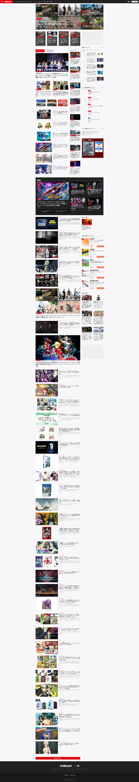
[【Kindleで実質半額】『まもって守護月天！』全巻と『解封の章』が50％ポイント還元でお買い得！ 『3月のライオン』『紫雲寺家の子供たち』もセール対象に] (47, 476)
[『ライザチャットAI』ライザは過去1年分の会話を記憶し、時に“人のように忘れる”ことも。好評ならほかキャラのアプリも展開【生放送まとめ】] (75, 69)
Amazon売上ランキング (88, 235)
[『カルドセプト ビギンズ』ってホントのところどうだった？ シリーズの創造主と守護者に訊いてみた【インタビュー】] (58, 17)
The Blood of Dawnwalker (88, 224)
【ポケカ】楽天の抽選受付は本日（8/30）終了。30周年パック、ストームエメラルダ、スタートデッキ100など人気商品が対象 (69, 658)
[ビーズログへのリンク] (73, 775)
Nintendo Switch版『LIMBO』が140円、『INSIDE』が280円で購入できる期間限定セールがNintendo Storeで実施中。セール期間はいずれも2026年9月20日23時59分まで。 (69, 237)
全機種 (83, 131)
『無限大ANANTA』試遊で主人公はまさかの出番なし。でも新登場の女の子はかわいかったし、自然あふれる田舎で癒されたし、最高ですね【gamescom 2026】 (92, 26)
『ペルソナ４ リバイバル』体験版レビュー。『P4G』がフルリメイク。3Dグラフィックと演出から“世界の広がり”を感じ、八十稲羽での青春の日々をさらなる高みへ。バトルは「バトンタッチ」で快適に (75, 170)
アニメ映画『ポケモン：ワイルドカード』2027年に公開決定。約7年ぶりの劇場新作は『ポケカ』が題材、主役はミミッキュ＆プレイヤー (91, 66)
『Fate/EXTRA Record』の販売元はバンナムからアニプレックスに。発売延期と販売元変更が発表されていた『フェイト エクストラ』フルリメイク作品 (91, 79)
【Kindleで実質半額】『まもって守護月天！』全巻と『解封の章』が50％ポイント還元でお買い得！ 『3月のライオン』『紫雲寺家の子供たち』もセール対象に (69, 472)
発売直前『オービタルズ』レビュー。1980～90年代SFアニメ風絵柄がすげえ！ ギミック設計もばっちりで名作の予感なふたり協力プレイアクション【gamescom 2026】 (52, 40)
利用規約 (68, 769)
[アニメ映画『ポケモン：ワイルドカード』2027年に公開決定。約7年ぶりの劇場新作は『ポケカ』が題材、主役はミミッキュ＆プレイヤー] (100, 66)
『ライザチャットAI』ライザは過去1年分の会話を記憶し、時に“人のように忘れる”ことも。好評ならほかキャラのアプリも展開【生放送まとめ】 (75, 76)
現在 (83, 49)
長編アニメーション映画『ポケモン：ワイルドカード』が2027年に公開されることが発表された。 (69, 266)
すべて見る (101, 47)
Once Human (62, 570)
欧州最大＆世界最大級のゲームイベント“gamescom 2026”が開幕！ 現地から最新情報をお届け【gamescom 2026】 (75, 139)
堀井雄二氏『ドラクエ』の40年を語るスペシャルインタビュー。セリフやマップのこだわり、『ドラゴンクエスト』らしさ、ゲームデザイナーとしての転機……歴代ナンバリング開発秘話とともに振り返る (98, 304)
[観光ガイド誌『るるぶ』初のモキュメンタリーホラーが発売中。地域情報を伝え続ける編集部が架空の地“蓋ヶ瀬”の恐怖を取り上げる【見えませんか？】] (60, 85)
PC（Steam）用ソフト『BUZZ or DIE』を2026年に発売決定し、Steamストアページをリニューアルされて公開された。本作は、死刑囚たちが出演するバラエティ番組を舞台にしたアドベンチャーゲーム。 (69, 376)
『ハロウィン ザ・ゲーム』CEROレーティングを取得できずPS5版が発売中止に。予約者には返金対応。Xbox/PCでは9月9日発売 (94, 207)
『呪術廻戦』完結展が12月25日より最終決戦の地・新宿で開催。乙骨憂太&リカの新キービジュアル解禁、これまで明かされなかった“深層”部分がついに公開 (69, 530)
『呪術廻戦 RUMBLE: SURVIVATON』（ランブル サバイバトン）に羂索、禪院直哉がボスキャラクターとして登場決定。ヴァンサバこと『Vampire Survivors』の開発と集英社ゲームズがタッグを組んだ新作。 (69, 519)
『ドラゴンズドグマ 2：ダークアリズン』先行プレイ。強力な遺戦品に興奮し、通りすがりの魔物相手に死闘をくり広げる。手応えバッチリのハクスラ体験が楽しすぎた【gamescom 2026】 (75, 155)
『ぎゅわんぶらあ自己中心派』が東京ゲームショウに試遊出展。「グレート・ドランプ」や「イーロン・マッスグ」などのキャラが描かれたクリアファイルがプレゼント (60, 113)
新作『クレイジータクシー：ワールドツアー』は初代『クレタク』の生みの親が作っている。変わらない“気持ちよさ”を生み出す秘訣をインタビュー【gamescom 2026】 (69, 730)
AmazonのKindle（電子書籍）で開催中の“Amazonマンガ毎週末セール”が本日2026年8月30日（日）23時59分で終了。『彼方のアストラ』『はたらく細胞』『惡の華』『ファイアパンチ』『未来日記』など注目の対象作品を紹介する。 (69, 561)
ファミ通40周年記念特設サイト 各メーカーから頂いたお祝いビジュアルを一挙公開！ (69, 644)
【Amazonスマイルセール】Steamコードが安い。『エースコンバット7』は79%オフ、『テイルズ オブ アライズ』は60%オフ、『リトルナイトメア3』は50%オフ (43, 94)
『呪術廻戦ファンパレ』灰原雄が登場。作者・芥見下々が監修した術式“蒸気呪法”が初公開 (69, 543)
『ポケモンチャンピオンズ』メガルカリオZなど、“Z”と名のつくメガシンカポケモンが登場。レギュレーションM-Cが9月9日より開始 (60, 146)
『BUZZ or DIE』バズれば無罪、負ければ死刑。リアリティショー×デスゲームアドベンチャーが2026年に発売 (77, 207)
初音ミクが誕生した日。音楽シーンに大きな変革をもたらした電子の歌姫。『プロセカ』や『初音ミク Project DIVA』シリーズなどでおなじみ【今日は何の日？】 (69, 458)
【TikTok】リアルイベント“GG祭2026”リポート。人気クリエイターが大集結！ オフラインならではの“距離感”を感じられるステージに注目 (51, 75)
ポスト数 (98, 49)
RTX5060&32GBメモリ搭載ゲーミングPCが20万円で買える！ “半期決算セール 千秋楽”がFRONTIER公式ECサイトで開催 (69, 701)
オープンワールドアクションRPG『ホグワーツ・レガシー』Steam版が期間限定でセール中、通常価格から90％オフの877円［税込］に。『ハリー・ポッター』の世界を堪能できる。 (69, 327)
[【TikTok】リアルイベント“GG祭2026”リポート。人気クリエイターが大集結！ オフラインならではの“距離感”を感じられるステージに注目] (52, 62)
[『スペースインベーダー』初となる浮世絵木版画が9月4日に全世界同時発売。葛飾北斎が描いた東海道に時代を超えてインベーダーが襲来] (77, 186)
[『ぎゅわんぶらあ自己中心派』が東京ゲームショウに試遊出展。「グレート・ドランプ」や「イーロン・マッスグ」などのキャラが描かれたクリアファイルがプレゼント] (44, 114)
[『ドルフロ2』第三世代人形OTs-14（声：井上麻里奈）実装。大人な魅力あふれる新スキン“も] (47, 747)
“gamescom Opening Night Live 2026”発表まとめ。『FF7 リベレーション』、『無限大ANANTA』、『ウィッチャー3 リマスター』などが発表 (87, 320)
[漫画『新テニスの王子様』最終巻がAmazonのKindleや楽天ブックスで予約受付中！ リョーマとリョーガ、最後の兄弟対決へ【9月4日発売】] (47, 719)
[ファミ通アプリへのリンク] (66, 775)
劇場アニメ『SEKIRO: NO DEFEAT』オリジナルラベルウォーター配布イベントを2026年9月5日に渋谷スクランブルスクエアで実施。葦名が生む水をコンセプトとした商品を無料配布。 (69, 251)
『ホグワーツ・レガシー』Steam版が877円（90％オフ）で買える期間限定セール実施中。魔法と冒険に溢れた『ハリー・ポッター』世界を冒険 (69, 324)
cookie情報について (79, 769)
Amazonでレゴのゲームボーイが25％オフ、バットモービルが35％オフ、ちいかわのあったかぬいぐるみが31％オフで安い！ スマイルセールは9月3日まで (69, 673)
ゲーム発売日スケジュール (88, 128)
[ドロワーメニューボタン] (1, 1)
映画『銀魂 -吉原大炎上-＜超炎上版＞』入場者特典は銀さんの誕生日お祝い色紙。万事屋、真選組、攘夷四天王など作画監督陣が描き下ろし (69, 430)
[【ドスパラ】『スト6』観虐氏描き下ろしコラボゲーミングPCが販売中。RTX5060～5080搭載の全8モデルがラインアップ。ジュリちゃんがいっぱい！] (47, 604)
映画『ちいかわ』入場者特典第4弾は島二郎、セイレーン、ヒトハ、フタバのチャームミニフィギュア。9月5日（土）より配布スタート (60, 134)
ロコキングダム (62, 384)
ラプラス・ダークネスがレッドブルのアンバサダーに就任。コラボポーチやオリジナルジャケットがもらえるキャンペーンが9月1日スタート (60, 167)
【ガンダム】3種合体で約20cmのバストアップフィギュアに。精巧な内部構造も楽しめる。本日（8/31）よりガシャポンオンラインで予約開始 (69, 277)
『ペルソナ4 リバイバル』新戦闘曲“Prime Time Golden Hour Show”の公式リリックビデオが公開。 (69, 690)
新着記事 (49, 51)
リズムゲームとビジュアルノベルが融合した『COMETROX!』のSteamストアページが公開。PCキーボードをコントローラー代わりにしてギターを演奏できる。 (69, 632)
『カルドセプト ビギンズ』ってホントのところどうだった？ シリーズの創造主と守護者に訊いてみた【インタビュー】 (58, 24)
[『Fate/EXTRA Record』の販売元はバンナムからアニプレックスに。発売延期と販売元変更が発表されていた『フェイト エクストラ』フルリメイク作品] (100, 79)
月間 (94, 49)
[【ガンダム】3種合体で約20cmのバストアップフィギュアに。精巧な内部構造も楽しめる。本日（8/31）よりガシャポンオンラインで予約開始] (47, 280)
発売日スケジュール (32, 1)
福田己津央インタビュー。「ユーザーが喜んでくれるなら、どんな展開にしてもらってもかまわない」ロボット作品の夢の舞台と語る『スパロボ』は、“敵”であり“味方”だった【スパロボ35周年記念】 (98, 336)
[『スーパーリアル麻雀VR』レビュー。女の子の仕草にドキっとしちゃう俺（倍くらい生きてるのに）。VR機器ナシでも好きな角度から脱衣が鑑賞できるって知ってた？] (98, 313)
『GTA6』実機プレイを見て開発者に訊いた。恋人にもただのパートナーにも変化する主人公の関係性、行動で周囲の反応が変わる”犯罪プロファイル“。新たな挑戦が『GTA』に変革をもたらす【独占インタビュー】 (75, 40)
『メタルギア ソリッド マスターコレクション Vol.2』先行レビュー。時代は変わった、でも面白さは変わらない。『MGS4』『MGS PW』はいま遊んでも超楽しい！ (87, 336)
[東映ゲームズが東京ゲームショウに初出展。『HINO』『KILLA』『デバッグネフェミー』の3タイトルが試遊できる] (47, 504)
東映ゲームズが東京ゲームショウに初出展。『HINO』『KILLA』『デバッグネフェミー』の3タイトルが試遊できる (69, 501)
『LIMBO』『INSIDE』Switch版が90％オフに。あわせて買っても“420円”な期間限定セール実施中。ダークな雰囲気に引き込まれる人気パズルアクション (69, 234)
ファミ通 (60, 645)
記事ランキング (86, 47)
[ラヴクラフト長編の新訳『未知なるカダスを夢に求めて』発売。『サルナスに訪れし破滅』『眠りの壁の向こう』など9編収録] (47, 490)
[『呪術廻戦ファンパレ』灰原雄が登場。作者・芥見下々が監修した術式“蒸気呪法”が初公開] (47, 547)
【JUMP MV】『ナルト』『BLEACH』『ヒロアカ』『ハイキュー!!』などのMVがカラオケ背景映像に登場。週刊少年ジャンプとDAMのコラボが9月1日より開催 (69, 401)
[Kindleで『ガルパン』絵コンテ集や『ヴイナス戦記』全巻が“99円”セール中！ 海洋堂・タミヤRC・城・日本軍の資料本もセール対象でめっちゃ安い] (47, 619)
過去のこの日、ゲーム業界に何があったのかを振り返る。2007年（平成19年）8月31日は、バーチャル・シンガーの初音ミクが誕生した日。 (69, 461)
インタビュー (39, 18)
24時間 (87, 49)
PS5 (23, 1)
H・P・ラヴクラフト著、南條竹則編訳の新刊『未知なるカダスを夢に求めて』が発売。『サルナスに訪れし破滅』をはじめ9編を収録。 (69, 490)
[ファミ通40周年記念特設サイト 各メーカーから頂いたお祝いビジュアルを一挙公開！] (47, 647)
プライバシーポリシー (62, 769)
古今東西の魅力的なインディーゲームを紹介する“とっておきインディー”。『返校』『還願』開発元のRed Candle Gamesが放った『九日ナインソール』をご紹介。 (69, 590)
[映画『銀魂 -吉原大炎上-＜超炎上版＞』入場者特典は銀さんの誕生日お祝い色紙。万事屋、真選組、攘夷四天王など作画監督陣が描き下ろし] (47, 433)
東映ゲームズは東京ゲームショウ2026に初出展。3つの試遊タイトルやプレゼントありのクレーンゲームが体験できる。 (69, 504)
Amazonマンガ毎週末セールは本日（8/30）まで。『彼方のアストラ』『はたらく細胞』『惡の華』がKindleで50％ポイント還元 (69, 558)
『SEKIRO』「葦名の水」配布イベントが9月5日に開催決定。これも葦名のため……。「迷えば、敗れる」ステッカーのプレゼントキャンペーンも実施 (69, 248)
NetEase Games (61, 574)
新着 (14, 1)
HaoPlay (60, 745)
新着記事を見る (58, 758)
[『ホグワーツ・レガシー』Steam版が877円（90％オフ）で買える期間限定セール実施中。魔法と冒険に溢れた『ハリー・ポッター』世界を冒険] (47, 327)
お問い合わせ (55, 769)
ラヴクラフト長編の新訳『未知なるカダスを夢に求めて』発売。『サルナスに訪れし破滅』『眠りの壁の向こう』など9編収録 (69, 487)
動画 (45, 1)
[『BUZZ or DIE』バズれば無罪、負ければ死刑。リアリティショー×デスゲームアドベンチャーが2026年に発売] (77, 202)
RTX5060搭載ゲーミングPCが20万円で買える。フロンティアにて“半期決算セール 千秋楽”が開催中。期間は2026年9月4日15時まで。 (69, 704)
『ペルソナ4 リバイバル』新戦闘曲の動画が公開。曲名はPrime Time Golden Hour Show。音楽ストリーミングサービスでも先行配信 (69, 687)
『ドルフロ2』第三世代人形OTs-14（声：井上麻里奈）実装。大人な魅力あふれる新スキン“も (69, 744)
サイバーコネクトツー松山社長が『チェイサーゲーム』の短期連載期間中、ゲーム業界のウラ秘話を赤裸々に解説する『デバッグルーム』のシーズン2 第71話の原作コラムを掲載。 (69, 419)
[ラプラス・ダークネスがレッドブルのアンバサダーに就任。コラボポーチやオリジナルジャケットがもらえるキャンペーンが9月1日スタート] (44, 169)
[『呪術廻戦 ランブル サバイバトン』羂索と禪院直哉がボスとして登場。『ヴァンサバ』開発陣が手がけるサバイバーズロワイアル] (47, 519)
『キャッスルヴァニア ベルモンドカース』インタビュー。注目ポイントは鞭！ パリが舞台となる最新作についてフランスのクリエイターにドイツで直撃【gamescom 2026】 (63, 40)
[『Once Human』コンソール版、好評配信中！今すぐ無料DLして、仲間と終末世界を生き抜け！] (47, 576)
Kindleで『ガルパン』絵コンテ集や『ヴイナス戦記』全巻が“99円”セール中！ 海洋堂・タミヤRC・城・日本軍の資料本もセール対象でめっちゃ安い (69, 615)
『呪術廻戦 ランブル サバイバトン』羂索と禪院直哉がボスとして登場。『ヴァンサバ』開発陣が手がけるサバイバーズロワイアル (69, 515)
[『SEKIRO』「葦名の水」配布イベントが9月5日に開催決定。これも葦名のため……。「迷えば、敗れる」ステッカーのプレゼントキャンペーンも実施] (47, 251)
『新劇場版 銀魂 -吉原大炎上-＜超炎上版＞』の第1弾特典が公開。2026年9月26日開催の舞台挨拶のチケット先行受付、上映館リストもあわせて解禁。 (69, 433)
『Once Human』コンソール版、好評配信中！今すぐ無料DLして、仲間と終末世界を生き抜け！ (69, 572)
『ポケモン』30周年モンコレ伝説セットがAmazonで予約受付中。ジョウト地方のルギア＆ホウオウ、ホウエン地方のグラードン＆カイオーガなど (60, 156)
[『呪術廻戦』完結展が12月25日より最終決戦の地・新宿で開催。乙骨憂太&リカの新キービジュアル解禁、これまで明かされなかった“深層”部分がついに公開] (47, 533)
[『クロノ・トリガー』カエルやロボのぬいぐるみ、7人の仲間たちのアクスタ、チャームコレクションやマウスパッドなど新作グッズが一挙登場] (44, 125)
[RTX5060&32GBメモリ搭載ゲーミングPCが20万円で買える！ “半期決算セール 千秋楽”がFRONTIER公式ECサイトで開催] (47, 704)
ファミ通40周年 (62, 641)
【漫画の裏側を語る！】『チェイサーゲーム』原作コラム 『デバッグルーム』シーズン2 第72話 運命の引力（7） (69, 415)
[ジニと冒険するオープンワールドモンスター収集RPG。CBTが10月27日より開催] (47, 390)
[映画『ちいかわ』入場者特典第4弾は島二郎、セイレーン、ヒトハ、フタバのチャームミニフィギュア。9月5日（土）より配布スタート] (44, 136)
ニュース (42, 1)
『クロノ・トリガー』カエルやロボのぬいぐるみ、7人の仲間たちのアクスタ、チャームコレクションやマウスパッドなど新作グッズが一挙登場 (60, 124)
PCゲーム (26, 1)
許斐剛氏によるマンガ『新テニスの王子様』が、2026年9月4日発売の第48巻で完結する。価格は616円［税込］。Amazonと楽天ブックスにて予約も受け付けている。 (69, 719)
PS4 (97, 131)
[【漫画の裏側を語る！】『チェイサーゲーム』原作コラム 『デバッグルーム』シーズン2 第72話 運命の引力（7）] (47, 419)
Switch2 (17, 1)
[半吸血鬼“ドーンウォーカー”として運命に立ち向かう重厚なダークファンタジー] (87, 222)
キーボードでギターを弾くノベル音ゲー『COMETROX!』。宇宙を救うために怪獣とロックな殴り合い (69, 629)
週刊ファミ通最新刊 (88, 140)
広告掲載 (84, 769)
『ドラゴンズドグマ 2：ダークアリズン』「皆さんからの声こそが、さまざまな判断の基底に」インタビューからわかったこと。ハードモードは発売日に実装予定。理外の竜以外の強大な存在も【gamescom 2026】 (40, 40)
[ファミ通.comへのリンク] (8, 1)
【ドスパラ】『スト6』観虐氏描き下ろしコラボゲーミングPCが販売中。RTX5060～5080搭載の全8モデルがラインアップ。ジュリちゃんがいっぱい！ (69, 601)
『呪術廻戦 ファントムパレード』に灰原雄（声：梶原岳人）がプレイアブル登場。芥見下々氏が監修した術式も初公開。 (69, 546)
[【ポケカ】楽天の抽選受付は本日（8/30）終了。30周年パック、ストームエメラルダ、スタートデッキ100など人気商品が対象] (47, 662)
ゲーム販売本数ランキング (88, 87)
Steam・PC (84, 134)
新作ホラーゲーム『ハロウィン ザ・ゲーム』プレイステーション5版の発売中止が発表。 (69, 447)
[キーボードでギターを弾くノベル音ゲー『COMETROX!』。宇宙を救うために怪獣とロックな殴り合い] (47, 633)
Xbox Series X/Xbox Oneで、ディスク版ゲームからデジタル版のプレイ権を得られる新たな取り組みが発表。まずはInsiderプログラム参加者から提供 (75, 124)
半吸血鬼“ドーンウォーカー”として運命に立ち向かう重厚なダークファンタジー (86, 228)
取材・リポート (38, 71)
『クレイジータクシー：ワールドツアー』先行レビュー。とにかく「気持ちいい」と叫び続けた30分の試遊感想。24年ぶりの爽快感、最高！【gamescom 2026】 (92, 13)
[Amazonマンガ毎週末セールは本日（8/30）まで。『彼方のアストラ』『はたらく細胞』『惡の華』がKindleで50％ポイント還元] (47, 561)
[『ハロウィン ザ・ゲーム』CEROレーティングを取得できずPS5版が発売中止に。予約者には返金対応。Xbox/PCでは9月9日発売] (94, 202)
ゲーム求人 (38, 1)
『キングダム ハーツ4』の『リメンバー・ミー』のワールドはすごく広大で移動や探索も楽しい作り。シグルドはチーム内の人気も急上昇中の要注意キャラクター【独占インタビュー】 (75, 108)
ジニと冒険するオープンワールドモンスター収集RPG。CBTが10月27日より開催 (69, 386)
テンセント (60, 388)
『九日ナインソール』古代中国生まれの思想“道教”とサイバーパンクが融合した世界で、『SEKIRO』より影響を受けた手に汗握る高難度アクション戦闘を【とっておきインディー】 (69, 587)
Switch (20, 1)
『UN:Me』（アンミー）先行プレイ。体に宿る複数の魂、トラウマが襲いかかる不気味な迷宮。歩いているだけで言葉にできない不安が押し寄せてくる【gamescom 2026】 (75, 92)
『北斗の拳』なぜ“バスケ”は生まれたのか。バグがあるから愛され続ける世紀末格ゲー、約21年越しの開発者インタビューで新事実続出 (75, 61)
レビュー (84, 11)
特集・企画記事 (49, 1)
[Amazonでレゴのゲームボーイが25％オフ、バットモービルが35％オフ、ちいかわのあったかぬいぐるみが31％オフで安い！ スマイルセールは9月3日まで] (47, 676)
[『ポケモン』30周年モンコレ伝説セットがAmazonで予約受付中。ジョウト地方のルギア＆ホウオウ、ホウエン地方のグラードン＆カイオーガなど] (44, 158)
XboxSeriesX (90, 134)
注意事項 (72, 769)
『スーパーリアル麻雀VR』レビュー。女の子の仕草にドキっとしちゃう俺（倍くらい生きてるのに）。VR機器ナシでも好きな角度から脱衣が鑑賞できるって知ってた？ (98, 320)
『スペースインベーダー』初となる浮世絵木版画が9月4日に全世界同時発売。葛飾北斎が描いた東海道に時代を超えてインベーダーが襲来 (77, 191)
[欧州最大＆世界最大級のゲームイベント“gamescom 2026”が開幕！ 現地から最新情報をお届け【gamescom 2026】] (75, 133)
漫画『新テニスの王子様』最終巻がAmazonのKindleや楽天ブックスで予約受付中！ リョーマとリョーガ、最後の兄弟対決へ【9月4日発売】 (69, 715)
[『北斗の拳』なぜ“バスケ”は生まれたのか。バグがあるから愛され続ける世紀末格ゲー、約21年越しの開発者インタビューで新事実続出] (75, 55)
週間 (91, 49)
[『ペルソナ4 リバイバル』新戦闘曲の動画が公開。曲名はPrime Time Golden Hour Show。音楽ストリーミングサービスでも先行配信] (47, 690)
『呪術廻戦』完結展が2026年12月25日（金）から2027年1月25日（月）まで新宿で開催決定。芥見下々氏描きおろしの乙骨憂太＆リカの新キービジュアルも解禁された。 (69, 533)
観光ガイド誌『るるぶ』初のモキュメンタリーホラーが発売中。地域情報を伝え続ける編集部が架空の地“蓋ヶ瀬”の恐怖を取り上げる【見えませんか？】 (60, 93)
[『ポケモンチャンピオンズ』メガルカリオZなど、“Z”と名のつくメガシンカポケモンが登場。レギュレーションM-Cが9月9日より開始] (44, 147)
